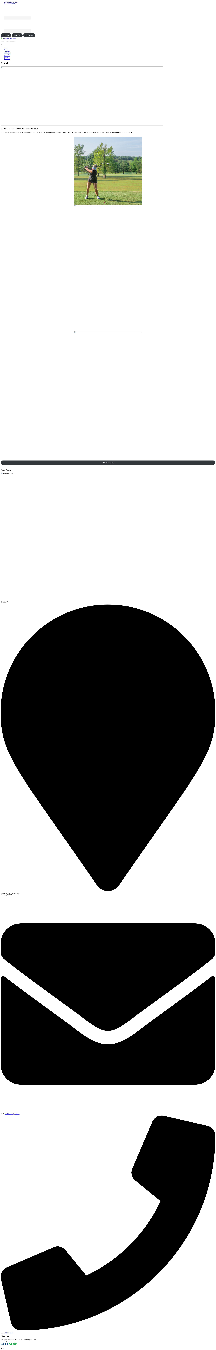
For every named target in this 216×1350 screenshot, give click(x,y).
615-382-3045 (9, 1333)
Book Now (17, 35)
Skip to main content (9, 3)
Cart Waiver (29, 35)
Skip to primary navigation (11, 2)
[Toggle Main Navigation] (1, 44)
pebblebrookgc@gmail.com (12, 1114)
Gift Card (6, 35)
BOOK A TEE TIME (108, 462)
